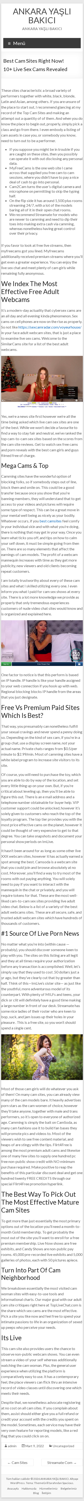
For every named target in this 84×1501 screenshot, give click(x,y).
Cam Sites (17, 1462)
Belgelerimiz (69, 1488)
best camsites (50, 521)
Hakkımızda (29, 1488)
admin (12, 1446)
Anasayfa (13, 1488)
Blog (36, 1493)
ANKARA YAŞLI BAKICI (42, 15)
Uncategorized (63, 1446)
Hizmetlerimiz (48, 1488)
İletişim (46, 1493)
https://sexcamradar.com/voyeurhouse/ (49, 327)
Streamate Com (62, 1462)
